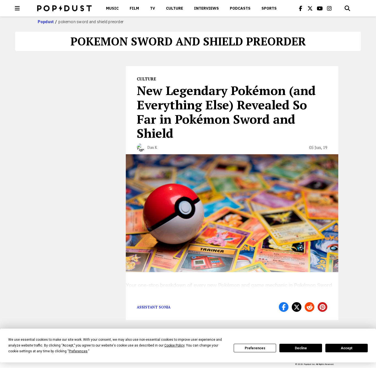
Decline (301, 348)
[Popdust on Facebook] (300, 8)
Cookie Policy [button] (174, 345)
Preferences (255, 348)
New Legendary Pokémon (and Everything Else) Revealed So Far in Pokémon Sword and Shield (226, 111)
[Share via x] (296, 307)
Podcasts (240, 8)
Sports (269, 8)
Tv (152, 8)
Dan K (152, 147)
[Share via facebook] (283, 307)
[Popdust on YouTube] (320, 8)
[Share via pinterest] (322, 307)
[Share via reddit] (309, 307)
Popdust (46, 22)
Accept (346, 348)
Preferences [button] (78, 351)
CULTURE (174, 8)
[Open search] (347, 8)
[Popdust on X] (310, 8)
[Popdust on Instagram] (329, 8)
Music (112, 8)
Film (134, 8)
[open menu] (17, 8)
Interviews (206, 8)
